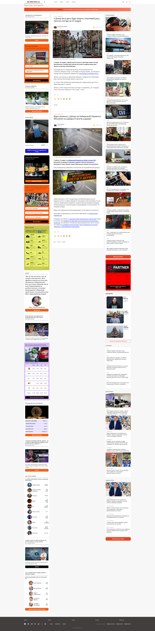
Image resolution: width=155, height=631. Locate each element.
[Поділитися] (97, 27)
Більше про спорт (118, 539)
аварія (59, 241)
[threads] (45, 624)
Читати (37, 470)
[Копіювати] (100, 27)
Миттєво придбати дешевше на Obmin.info (118, 287)
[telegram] (31, 624)
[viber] (35, 624)
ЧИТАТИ (37, 566)
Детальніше (37, 310)
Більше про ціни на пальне (37, 397)
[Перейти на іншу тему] (126, 2)
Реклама (73, 1)
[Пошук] (130, 2)
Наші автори (57, 623)
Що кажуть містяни (37, 111)
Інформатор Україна (111, 623)
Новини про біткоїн (37, 435)
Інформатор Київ (119, 623)
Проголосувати (37, 80)
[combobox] (44, 145)
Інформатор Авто (127, 623)
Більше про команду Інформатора (118, 341)
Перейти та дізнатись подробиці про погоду (36, 151)
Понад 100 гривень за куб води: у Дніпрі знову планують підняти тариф (81, 9)
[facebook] (25, 624)
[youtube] (42, 624)
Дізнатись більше (36, 181)
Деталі (37, 40)
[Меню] (44, 2)
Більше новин (118, 257)
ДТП (55, 241)
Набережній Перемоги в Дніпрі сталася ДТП (82, 160)
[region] (36, 148)
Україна (67, 1)
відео (64, 241)
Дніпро (55, 1)
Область (61, 1)
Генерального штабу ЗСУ (38, 268)
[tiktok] (38, 624)
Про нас (51, 623)
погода (55, 104)
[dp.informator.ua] (33, 2)
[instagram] (28, 624)
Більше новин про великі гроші (37, 609)
